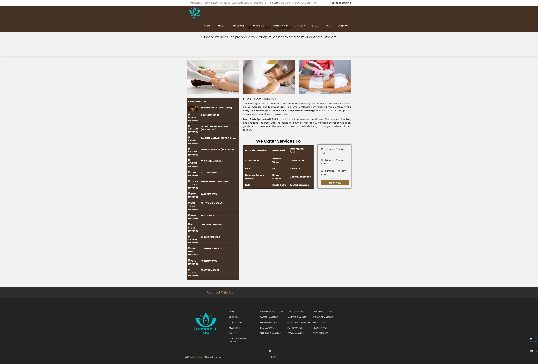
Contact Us (235, 322)
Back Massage (209, 194)
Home (232, 311)
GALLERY (300, 25)
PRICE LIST (259, 25)
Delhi (248, 185)
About (222, 25)
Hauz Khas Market (256, 150)
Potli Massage (209, 260)
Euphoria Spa (196, 357)
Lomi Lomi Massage (211, 248)
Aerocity (295, 168)
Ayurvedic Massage (212, 160)
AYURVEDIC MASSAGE (297, 317)
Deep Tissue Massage (212, 203)
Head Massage (209, 215)
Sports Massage (210, 270)
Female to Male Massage (214, 181)
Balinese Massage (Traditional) (219, 138)
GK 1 (247, 168)
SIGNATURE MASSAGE (323, 317)
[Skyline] (194, 12)
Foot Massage (209, 172)
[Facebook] (322, 293)
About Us (234, 317)
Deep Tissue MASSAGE (270, 333)
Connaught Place (300, 176)
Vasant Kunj (297, 160)
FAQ (328, 25)
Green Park (278, 150)
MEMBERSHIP (280, 25)
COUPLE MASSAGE (295, 311)
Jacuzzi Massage (210, 237)
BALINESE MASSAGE (268, 322)
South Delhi (279, 185)
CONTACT (344, 25)
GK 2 (275, 168)
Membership (235, 327)
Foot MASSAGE (320, 333)
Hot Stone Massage (212, 224)
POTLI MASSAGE (294, 327)
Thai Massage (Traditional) (216, 107)
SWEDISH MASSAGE (269, 317)
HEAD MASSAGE (320, 327)
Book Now (335, 182)
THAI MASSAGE (267, 327)
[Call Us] (313, 293)
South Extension (299, 185)
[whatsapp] (303, 293)
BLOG (315, 25)
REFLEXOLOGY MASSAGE (298, 322)
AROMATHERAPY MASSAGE (272, 311)
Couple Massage (210, 115)
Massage (238, 25)
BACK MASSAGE (320, 322)
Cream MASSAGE (295, 333)
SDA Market (252, 160)
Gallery (233, 333)
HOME (207, 25)
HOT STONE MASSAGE (323, 311)
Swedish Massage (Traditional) (218, 149)
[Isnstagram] (332, 293)
